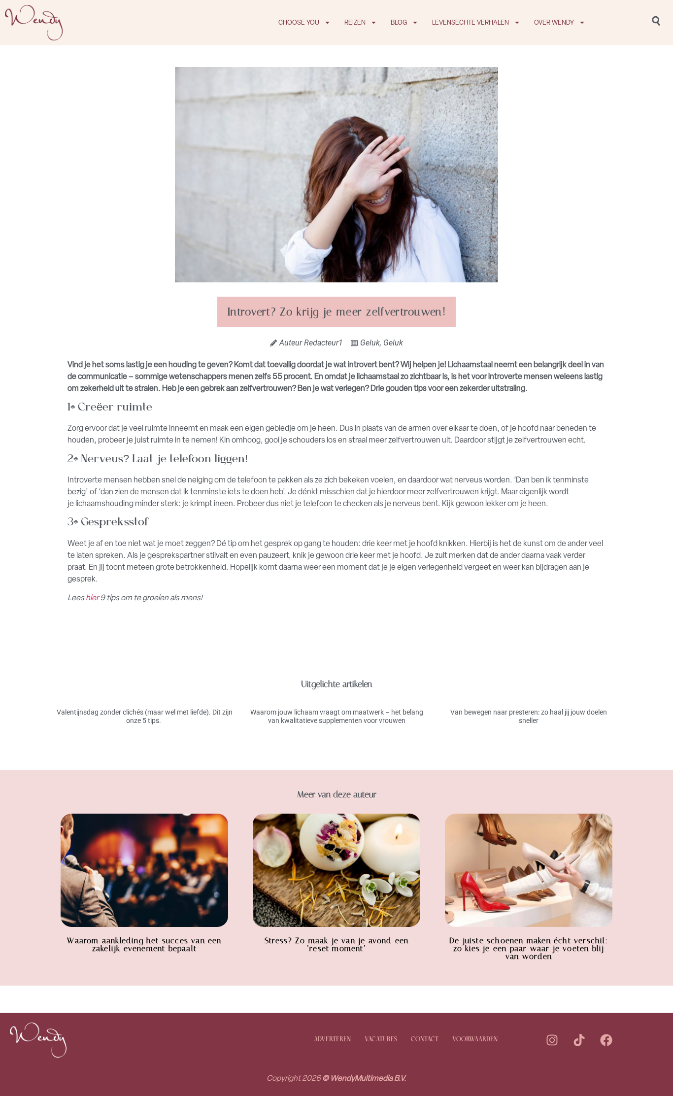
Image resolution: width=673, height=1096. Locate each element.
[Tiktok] (579, 1040)
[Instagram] (551, 1040)
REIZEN (355, 22)
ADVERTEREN (332, 1039)
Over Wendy (554, 22)
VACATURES (381, 1039)
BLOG (399, 22)
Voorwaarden (475, 1039)
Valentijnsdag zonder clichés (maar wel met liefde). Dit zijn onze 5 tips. (145, 716)
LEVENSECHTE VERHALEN (470, 22)
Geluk (370, 342)
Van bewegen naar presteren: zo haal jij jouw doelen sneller (528, 716)
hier (92, 597)
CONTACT (424, 1039)
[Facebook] (606, 1040)
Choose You (298, 22)
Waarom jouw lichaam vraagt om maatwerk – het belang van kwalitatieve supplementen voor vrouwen (336, 716)
